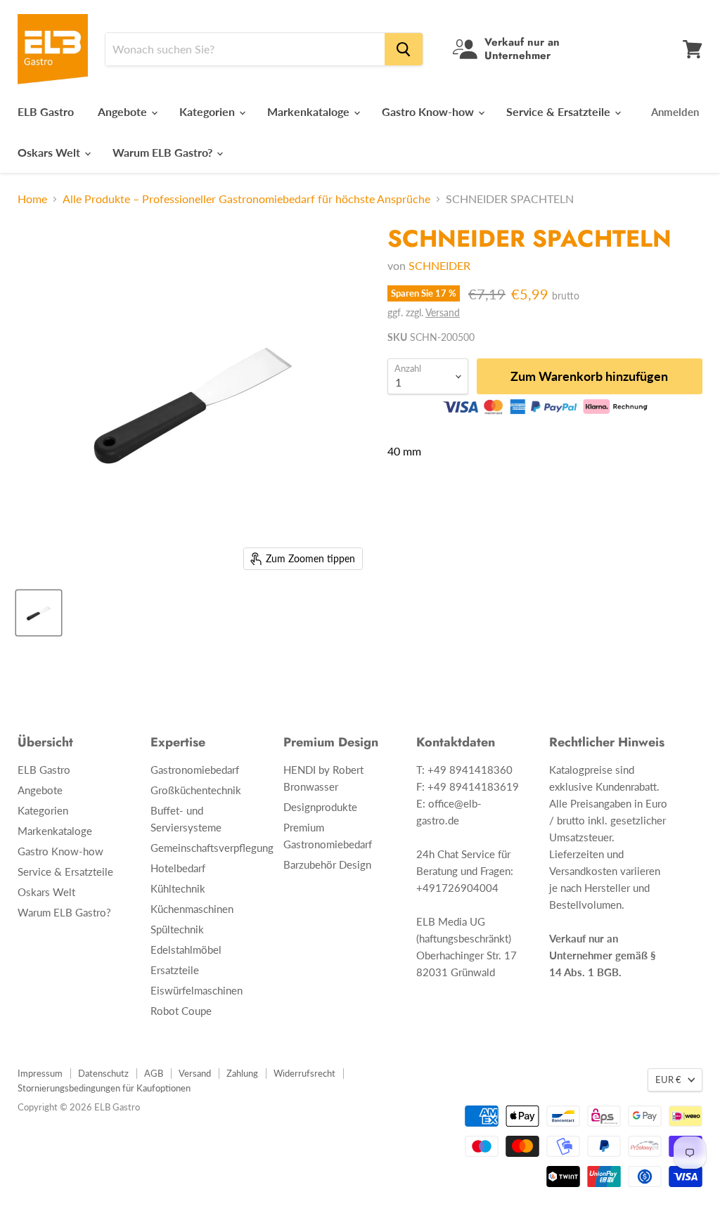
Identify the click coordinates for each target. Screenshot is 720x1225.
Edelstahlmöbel (185, 949)
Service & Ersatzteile (559, 111)
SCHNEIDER (439, 265)
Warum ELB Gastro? (163, 152)
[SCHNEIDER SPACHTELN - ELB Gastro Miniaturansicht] (38, 612)
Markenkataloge (309, 111)
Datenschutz (103, 1073)
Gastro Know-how (429, 111)
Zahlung (242, 1073)
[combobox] (245, 49)
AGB (153, 1073)
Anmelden (675, 111)
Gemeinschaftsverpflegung (212, 847)
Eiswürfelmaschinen (196, 990)
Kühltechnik (177, 888)
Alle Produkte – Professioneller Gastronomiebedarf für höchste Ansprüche (246, 199)
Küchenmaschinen (191, 908)
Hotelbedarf (177, 868)
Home (32, 199)
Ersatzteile (174, 970)
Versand (442, 312)
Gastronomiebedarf (194, 769)
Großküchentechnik (195, 790)
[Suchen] (404, 49)
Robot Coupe (181, 1010)
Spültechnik (177, 929)
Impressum (40, 1073)
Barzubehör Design (327, 864)
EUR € (668, 1079)
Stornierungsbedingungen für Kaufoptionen (104, 1088)
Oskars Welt (50, 152)
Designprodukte (320, 807)
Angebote (124, 111)
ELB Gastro (46, 111)
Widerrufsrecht (304, 1073)
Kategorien (208, 111)
